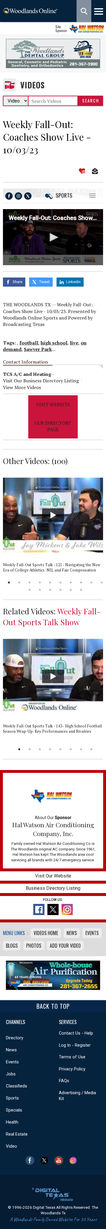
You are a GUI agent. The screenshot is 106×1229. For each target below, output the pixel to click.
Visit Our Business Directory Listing (41, 380)
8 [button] (81, 582)
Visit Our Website (53, 876)
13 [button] (50, 590)
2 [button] (19, 582)
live (74, 342)
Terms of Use (72, 1057)
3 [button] (29, 582)
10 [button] (101, 582)
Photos (33, 945)
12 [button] (40, 590)
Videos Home (46, 933)
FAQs (64, 1080)
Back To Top (53, 1006)
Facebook (31, 1160)
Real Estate (17, 1134)
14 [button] (60, 590)
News (72, 933)
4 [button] (40, 582)
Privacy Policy (72, 1069)
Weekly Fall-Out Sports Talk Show (52, 616)
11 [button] (29, 590)
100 (59, 460)
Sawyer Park (38, 349)
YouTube (60, 1160)
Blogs (12, 945)
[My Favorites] (82, 171)
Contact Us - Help (76, 1033)
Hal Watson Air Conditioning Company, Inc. (53, 829)
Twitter (45, 1160)
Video (11, 1146)
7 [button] (70, 582)
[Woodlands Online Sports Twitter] (28, 196)
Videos (32, 85)
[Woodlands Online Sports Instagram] (18, 196)
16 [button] (81, 590)
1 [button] (9, 582)
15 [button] (70, 590)
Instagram (74, 1160)
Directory (14, 1037)
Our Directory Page (52, 426)
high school (54, 342)
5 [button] (50, 582)
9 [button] (91, 582)
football (28, 342)
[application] (53, 237)
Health (12, 1122)
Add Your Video (65, 945)
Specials (14, 1110)
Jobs (11, 1074)
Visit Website (53, 404)
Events (92, 933)
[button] (53, 237)
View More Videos (22, 387)
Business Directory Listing (53, 888)
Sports (64, 195)
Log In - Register (75, 1045)
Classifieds (16, 1086)
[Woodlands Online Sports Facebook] (9, 196)
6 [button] (60, 582)
